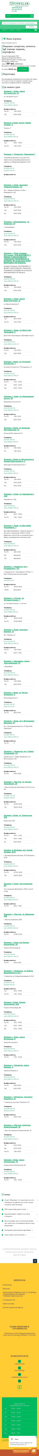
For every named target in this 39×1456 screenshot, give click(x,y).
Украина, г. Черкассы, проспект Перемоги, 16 (18, 1098)
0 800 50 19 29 (17, 7)
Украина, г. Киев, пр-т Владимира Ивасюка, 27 (19, 722)
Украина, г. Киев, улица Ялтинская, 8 (14, 1038)
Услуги (12, 30)
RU (16, 11)
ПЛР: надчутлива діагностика (15, 1209)
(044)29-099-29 (9, 103)
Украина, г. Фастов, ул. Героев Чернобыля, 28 (17, 783)
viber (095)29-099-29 (11, 105)
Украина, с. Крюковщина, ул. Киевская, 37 (17, 223)
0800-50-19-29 (9, 706)
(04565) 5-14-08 (9, 796)
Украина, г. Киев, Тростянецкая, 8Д (18, 885)
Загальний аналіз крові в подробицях (18, 1230)
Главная (4, 30)
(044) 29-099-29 (9, 199)
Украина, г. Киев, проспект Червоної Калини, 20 (16, 186)
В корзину (23, 69)
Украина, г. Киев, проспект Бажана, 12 (16, 631)
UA (13, 11)
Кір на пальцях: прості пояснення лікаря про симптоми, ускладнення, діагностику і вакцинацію (20, 1223)
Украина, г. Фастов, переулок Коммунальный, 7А (17, 1126)
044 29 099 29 (17, 9)
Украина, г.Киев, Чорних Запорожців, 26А (14, 1003)
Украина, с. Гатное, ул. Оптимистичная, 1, (14, 599)
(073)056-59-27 (9, 168)
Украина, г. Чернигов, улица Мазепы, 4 (16, 1066)
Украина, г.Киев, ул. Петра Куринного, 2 (16, 694)
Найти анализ (35, 29)
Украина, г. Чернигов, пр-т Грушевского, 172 (16, 568)
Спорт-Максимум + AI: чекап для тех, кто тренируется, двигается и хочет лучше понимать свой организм (19, 1202)
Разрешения (7, 1285)
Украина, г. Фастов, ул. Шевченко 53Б (19, 915)
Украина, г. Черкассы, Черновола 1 (19, 154)
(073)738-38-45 (9, 1108)
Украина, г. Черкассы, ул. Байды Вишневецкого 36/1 (18, 972)
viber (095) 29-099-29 (11, 201)
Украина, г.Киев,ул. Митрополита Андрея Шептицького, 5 (19, 460)
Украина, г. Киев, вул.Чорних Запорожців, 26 (16, 943)
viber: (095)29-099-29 (11, 508)
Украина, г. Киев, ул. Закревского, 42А (19, 495)
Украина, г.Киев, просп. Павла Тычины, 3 (17, 124)
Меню (9, 16)
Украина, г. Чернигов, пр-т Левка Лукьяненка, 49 (19, 752)
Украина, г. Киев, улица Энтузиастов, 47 (14, 92)
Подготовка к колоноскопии (15, 1235)
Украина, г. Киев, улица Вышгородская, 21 (14, 300)
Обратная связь (8, 1304)
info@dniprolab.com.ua (20, 1377)
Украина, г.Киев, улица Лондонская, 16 (14, 1161)
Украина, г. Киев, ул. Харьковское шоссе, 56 (19, 397)
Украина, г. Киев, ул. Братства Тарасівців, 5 (17, 331)
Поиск (31, 27)
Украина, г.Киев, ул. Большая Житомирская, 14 (17, 429)
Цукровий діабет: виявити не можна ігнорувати (17, 1215)
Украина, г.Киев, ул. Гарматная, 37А (18, 816)
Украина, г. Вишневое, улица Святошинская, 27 (17, 662)
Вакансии (6, 1289)
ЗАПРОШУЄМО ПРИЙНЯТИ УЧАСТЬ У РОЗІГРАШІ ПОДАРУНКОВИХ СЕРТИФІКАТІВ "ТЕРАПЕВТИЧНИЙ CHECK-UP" (19, 1294)
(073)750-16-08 (9, 982)
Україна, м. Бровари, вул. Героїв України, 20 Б (18, 851)
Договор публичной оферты (13, 1307)
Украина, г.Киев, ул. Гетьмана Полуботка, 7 (17, 363)
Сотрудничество (9, 1300)
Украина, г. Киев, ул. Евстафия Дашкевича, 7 (17, 527)
